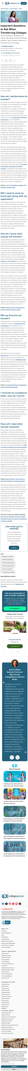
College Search (5, 953)
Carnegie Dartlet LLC (13, 911)
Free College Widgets (6, 976)
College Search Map (6, 955)
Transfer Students (13, 8)
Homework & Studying (6, 1027)
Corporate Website (6, 947)
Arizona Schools (5, 988)
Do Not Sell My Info (11, 914)
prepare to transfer (7, 556)
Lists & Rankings (5, 961)
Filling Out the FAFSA (6, 1021)
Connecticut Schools (6, 996)
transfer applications (8, 562)
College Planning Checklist (7, 969)
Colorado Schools (5, 994)
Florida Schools (5, 1000)
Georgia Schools (5, 1002)
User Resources (5, 978)
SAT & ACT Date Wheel (6, 974)
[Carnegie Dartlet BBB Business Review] (5, 924)
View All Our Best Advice (7, 1033)
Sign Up (24, 3)
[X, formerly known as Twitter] (6, 905)
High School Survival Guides (8, 1029)
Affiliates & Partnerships (7, 941)
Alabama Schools (5, 984)
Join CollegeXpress (14, 608)
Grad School (4, 965)
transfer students (7, 569)
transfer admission (7, 559)
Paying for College (5, 1023)
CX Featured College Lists (7, 963)
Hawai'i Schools (5, 1004)
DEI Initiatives (4, 937)
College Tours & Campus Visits (8, 1016)
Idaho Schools (4, 1006)
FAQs (2, 935)
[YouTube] (16, 905)
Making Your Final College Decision (9, 1025)
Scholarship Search (6, 957)
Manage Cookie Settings (21, 914)
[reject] (11, 651)
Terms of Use (4, 912)
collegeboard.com (20, 359)
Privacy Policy (10, 912)
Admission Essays (5, 1014)
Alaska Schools (5, 986)
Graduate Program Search (7, 967)
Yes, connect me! (15, 646)
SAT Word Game (5, 971)
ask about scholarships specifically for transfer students (14, 166)
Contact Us (4, 931)
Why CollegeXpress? (6, 933)
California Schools (5, 992)
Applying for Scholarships (7, 1019)
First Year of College (6, 1031)
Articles (20, 8)
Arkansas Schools (5, 990)
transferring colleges (8, 572)
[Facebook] (3, 905)
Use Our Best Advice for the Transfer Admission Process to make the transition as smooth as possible (14, 519)
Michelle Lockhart (7, 46)
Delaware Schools (5, 998)
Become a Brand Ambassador (8, 943)
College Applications (6, 1012)
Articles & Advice (4, 8)
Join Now (14, 547)
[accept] (18, 651)
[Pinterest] (13, 905)
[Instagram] (9, 905)
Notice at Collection (17, 912)
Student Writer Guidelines (7, 945)
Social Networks (5, 939)
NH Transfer (12, 261)
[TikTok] (19, 905)
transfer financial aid (8, 566)
